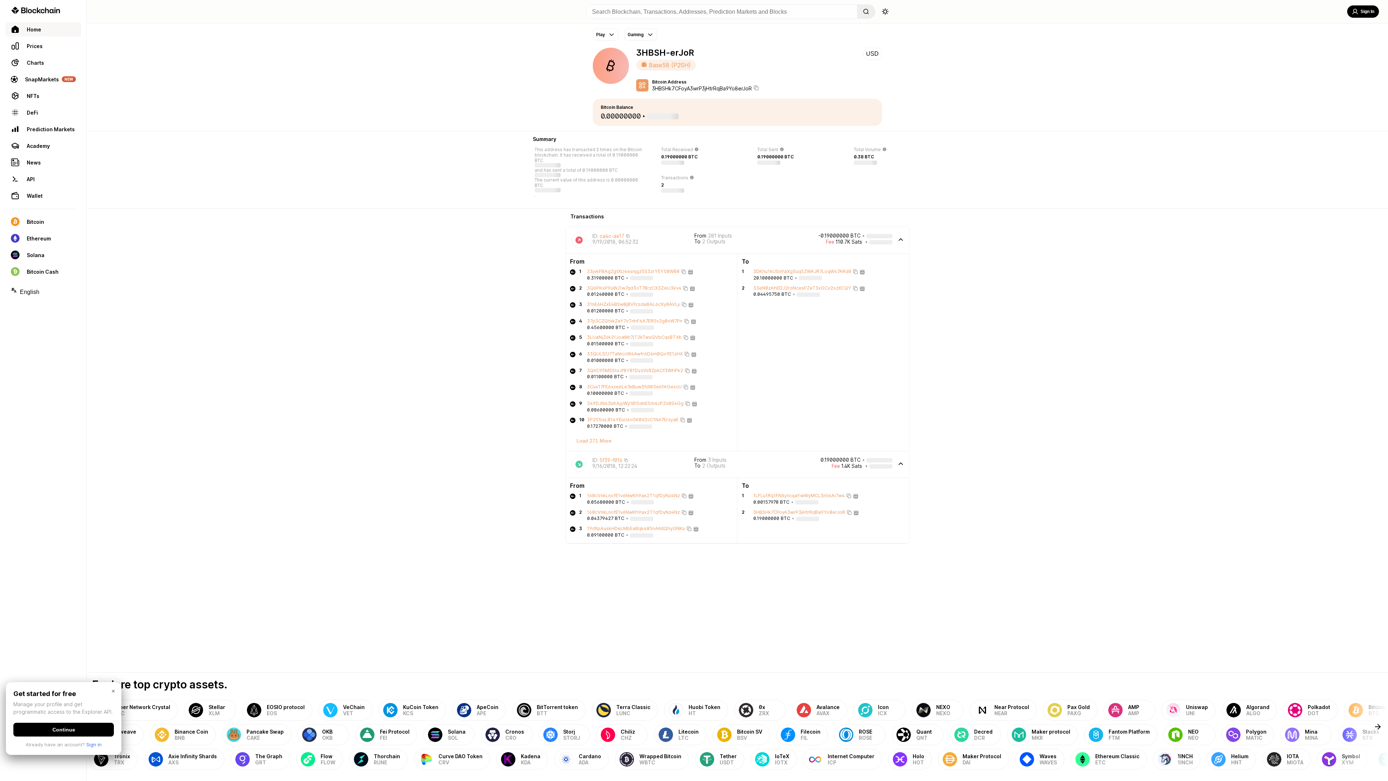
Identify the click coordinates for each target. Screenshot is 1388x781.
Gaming (635, 34)
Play (600, 34)
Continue (63, 730)
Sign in (94, 744)
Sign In (1367, 11)
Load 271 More (594, 441)
